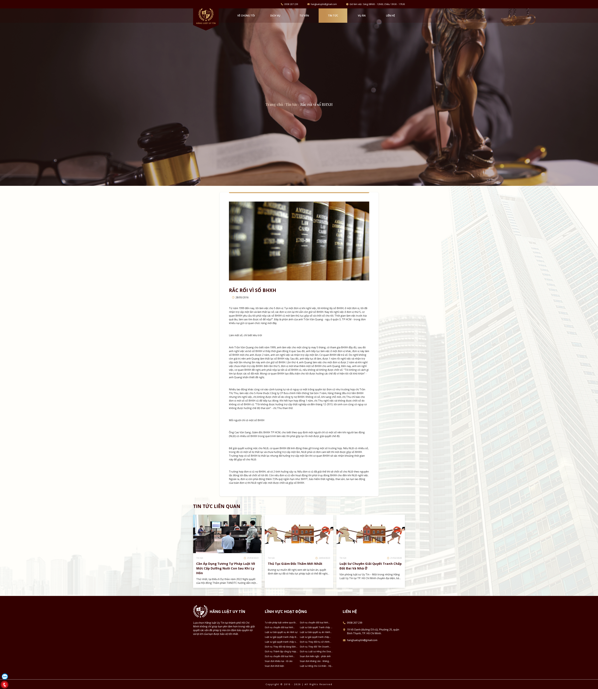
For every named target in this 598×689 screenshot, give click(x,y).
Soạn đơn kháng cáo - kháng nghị (314, 661)
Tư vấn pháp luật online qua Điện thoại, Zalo (281, 622)
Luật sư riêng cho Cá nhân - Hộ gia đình (315, 666)
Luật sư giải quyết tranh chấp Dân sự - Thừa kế (314, 637)
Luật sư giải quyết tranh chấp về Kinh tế (281, 641)
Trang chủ (274, 104)
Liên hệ (390, 15)
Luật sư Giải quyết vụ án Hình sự (281, 632)
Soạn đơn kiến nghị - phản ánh (315, 656)
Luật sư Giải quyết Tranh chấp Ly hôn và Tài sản (316, 627)
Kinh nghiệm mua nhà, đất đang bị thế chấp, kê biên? (296, 566)
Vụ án (361, 15)
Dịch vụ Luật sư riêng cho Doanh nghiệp (316, 651)
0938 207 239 (291, 4)
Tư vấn (304, 15)
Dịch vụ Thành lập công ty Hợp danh (280, 651)
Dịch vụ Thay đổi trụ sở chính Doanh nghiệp (315, 641)
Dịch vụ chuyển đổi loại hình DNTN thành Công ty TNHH (279, 656)
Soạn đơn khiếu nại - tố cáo (278, 661)
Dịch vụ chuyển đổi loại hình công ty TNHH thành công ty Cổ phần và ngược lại (281, 627)
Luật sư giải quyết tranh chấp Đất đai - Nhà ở (281, 637)
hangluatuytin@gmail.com (324, 4)
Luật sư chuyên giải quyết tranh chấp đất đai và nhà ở (227, 566)
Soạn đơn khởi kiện (274, 665)
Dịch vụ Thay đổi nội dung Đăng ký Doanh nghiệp (281, 646)
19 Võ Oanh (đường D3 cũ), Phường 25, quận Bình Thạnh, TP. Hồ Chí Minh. (373, 631)
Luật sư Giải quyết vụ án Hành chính (315, 632)
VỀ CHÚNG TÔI (246, 15)
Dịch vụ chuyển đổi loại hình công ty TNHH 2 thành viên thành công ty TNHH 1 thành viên (314, 622)
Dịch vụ (275, 15)
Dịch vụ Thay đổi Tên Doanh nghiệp (314, 646)
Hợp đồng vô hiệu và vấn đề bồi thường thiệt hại (365, 566)
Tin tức (333, 15)
